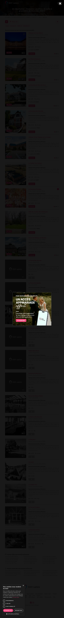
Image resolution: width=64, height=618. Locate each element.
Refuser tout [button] (18, 610)
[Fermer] (60, 3)
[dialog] (13, 600)
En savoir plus (16, 597)
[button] (13, 614)
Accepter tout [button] (8, 610)
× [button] (23, 585)
